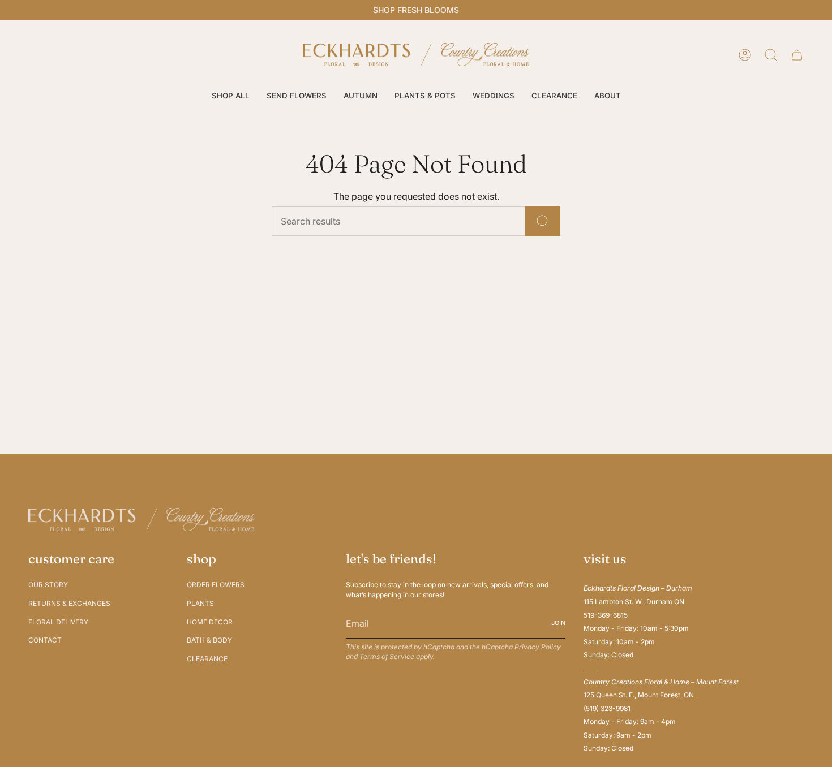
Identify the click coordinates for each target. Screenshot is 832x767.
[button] (230, 96)
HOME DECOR (210, 622)
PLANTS (200, 603)
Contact (45, 640)
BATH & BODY (209, 640)
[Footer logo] (141, 519)
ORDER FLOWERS (216, 584)
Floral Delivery (58, 622)
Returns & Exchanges (69, 603)
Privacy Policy (537, 647)
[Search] (542, 221)
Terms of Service (386, 656)
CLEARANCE (207, 658)
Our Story (48, 584)
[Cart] (797, 54)
